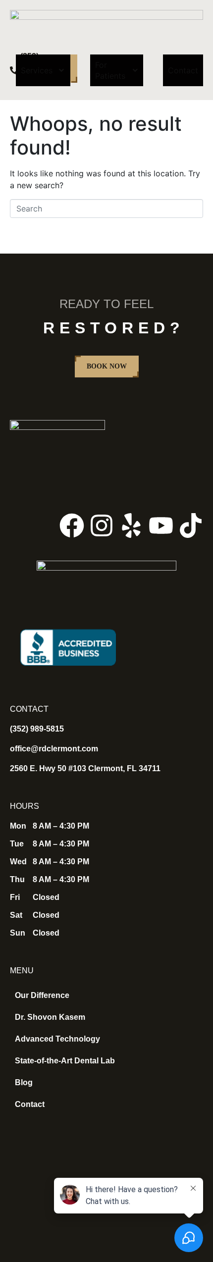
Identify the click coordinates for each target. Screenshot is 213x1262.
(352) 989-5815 (37, 729)
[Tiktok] (190, 525)
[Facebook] (71, 525)
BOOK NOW (107, 366)
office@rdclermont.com (54, 748)
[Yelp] (131, 525)
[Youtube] (161, 525)
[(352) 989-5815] (14, 70)
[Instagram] (101, 525)
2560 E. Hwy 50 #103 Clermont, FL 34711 (85, 768)
